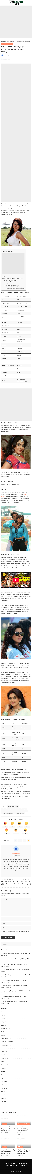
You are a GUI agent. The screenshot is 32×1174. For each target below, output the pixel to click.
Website (3, 1095)
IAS (2, 1048)
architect (3, 1018)
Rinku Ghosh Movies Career (12, 285)
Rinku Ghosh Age (7, 808)
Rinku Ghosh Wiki (20, 813)
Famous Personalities (7, 1042)
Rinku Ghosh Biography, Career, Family (13, 278)
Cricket (3, 789)
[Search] (29, 2)
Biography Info (16, 853)
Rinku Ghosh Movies (22, 811)
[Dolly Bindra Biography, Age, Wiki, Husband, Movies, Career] (24, 1143)
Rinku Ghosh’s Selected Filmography (14, 286)
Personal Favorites (10, 281)
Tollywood (4, 1088)
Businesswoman (5, 1028)
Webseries (4, 1091)
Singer (3, 1071)
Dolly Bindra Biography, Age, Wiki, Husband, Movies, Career (23, 1151)
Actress (4, 44)
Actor (2, 1012)
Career (7, 283)
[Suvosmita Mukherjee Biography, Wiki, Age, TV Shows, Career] (8, 1120)
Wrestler (3, 1098)
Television (4, 1081)
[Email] (28, 840)
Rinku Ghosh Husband (8, 811)
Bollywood (4, 1025)
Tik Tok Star (4, 1085)
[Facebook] (15, 840)
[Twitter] (20, 840)
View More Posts (16, 855)
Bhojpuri (10, 44)
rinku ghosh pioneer (8, 813)
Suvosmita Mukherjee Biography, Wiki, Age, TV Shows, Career (8, 1128)
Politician (3, 1068)
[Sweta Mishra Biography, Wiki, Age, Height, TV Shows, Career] (24, 1120)
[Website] (28, 874)
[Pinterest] (24, 840)
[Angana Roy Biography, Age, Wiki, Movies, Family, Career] (8, 1143)
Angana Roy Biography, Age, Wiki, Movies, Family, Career (8, 1151)
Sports (3, 1075)
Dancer (3, 1035)
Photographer (5, 1065)
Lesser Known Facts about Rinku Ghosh (15, 288)
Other (2, 1061)
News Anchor (5, 1058)
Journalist (4, 1051)
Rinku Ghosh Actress (13, 806)
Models (3, 1055)
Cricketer (3, 1032)
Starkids (3, 1078)
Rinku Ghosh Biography (20, 808)
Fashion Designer (6, 1045)
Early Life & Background (11, 280)
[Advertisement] (16, 22)
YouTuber (3, 1101)
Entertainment (5, 1038)
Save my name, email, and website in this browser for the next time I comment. (16, 932)
